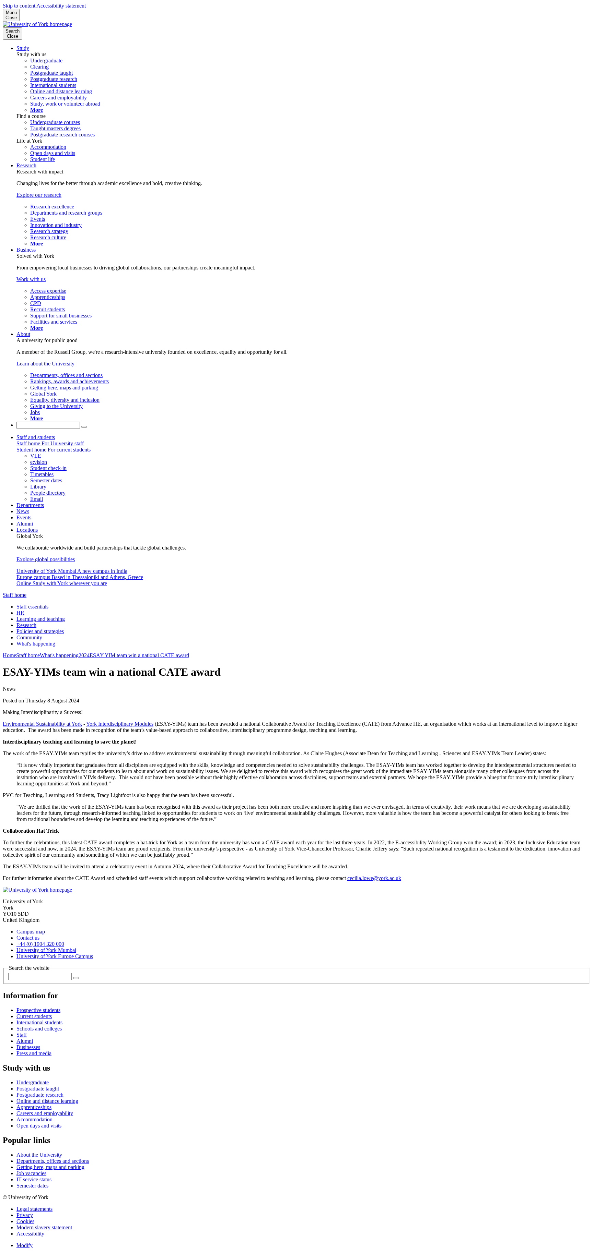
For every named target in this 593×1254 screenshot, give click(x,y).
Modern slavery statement (44, 1227)
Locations (27, 530)
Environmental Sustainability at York (42, 724)
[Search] (84, 427)
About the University (39, 1155)
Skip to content (19, 6)
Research (26, 165)
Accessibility (30, 1234)
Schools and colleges (39, 1029)
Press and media (33, 1053)
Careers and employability (44, 1113)
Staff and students (35, 437)
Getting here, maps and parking (50, 1167)
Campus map (30, 932)
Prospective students (38, 1010)
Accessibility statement (61, 6)
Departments (30, 505)
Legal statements (34, 1209)
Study (22, 48)
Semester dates (32, 1186)
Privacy (24, 1215)
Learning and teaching (40, 619)
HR (20, 613)
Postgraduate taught (37, 1089)
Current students (34, 1016)
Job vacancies (31, 1173)
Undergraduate (32, 1082)
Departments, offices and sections (52, 1161)
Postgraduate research (39, 1095)
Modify (24, 1245)
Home (9, 655)
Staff (21, 1035)
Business (26, 250)
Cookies (25, 1221)
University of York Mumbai (46, 950)
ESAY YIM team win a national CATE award (139, 655)
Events (23, 517)
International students (39, 1022)
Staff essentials (32, 607)
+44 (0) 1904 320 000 (40, 944)
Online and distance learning (47, 1101)
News (22, 511)
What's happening (35, 644)
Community (29, 637)
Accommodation (34, 1119)
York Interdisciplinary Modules (119, 724)
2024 (84, 655)
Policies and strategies (40, 631)
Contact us (27, 938)
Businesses (28, 1047)
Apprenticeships (33, 1107)
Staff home (14, 595)
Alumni (24, 524)
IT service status (33, 1179)
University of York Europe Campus (54, 956)
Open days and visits (38, 1126)
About (23, 334)
